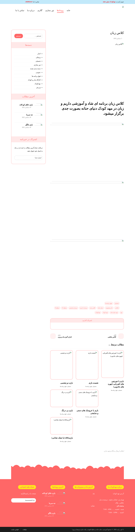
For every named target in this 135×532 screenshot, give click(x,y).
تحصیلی (117, 303)
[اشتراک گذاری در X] (107, 325)
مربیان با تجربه (83, 308)
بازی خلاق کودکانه (26, 105)
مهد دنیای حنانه (114, 312)
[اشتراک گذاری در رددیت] (87, 325)
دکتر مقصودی (109, 308)
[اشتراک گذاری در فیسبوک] (117, 325)
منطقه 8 (57, 308)
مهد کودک (105, 312)
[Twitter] (13, 2)
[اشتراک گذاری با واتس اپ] (76, 325)
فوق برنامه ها (108, 303)
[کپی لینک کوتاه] (56, 325)
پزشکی (38, 57)
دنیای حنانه (100, 308)
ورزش (38, 87)
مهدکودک (98, 312)
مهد (121, 312)
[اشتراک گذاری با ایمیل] (66, 325)
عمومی (38, 72)
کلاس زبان (92, 308)
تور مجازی (37, 65)
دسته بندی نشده (35, 68)
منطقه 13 (64, 308)
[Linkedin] (16, 2)
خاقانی (117, 308)
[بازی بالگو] (39, 127)
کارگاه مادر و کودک (34, 80)
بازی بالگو (29, 125)
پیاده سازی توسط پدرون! (79, 529)
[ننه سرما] (39, 117)
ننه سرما (29, 115)
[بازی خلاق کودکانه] (39, 107)
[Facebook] (19, 2)
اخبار (39, 53)
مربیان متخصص (73, 308)
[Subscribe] (16, 158)
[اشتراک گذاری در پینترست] (97, 325)
